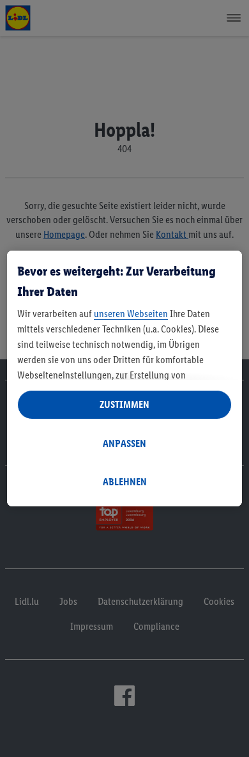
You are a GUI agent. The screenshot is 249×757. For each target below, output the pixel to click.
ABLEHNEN (125, 482)
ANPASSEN (124, 443)
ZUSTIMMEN (124, 404)
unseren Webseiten (131, 314)
